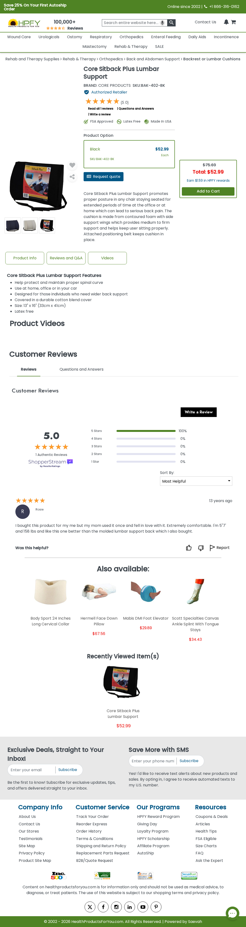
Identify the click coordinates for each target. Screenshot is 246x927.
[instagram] (116, 907)
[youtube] (142, 907)
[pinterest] (156, 907)
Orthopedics (131, 37)
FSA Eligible (206, 838)
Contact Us (205, 22)
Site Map (27, 846)
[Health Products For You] (24, 23)
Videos (107, 258)
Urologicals (48, 37)
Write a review (100, 114)
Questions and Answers (136, 108)
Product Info (25, 258)
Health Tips (206, 831)
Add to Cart (208, 191)
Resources (210, 807)
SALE (159, 46)
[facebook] (103, 907)
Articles (203, 824)
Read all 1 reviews (100, 108)
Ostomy (74, 37)
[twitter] (90, 907)
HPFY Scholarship (153, 838)
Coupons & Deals (212, 816)
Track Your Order (92, 816)
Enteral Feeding (166, 37)
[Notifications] (226, 22)
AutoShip (145, 853)
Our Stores (29, 831)
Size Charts (206, 846)
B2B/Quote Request (94, 860)
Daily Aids (197, 37)
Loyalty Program (152, 831)
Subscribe (67, 769)
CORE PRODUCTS (107, 85)
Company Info (40, 807)
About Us (27, 816)
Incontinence (226, 37)
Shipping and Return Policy (101, 846)
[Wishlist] (72, 165)
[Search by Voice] (162, 23)
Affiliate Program (153, 846)
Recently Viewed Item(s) (123, 656)
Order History (89, 831)
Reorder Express (91, 824)
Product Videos (37, 323)
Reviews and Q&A (66, 258)
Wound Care (19, 37)
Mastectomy (94, 46)
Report (223, 547)
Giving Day (147, 824)
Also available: (123, 569)
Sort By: (167, 472)
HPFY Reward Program (158, 816)
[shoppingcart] (233, 22)
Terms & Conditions (94, 838)
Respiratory (101, 37)
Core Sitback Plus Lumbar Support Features (54, 275)
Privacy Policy (32, 853)
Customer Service (102, 807)
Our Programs (158, 807)
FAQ (199, 853)
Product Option (98, 135)
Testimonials (31, 838)
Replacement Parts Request (102, 853)
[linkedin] (129, 907)
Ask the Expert (209, 860)
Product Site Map (35, 860)
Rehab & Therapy (131, 46)
